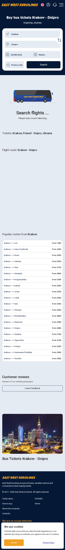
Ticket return (7, 499)
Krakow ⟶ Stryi (11, 267)
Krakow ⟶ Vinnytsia (13, 273)
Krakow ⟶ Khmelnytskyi (15, 316)
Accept (14, 542)
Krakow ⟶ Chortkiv (12, 358)
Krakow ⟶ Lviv (11, 243)
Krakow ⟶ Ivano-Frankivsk (16, 249)
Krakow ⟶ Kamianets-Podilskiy (18, 352)
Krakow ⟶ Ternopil (12, 310)
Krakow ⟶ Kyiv (11, 304)
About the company (11, 508)
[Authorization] (48, 5)
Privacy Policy (48, 542)
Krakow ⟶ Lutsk (11, 298)
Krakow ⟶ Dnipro (12, 328)
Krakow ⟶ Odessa (12, 261)
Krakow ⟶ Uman (12, 292)
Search (43, 64)
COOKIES (39, 499)
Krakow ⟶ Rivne (11, 255)
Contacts (6, 513)
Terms (37, 503)
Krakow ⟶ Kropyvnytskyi (15, 279)
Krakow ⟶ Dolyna (12, 346)
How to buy (7, 503)
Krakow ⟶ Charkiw (12, 334)
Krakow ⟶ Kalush (12, 286)
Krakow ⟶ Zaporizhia (14, 340)
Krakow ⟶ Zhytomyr (13, 322)
